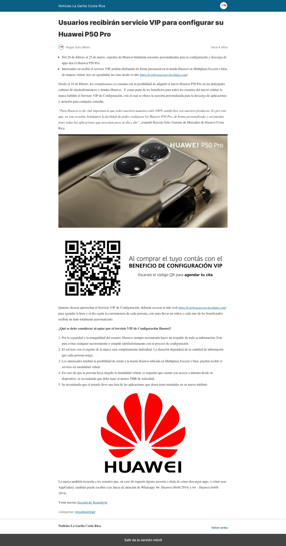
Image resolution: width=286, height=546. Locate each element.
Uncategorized (85, 512)
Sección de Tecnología (92, 502)
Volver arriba (219, 527)
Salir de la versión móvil (143, 540)
